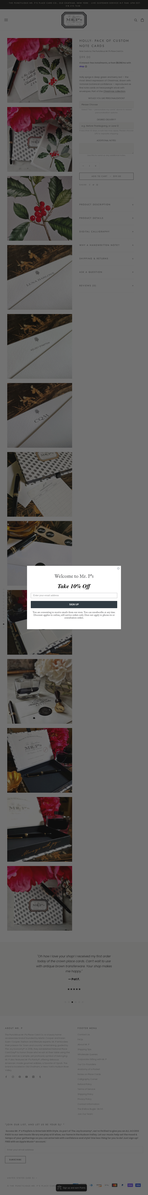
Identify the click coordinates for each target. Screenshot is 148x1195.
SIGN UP (74, 604)
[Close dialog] (118, 568)
